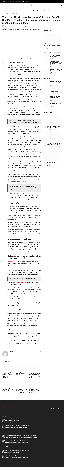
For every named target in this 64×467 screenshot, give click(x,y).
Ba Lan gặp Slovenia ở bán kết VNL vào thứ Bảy (18, 1)
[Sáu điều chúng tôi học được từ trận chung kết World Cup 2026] (8, 383)
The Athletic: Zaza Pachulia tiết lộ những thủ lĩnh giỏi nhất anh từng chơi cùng (53, 45)
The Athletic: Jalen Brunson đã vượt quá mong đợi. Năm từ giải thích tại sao (56, 71)
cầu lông (43, 10)
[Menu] (61, 5)
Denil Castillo (20, 282)
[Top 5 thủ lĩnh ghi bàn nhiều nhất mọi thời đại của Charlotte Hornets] (46, 98)
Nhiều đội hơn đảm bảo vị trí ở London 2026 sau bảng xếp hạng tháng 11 (13, 440)
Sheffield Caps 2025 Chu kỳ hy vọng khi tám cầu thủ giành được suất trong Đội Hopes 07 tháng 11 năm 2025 (19, 435)
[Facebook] (3, 60)
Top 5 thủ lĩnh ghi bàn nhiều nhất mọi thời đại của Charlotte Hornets (55, 97)
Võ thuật (47, 10)
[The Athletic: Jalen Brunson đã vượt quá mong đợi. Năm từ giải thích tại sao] (46, 71)
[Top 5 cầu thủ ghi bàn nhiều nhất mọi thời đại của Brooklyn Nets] (46, 105)
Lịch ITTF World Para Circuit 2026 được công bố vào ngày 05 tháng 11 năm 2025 (15, 442)
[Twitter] (3, 63)
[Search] (59, 5)
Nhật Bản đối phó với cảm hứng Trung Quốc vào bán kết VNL (53, 164)
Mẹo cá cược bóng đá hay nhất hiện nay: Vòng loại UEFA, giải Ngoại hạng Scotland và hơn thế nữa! (8, 374)
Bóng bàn (22, 10)
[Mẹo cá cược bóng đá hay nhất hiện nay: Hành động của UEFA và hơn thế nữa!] (35, 383)
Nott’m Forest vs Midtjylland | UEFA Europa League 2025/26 (25, 345)
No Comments (29, 26)
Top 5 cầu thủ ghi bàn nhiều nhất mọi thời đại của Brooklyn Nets (55, 105)
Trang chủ (17, 10)
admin (7, 26)
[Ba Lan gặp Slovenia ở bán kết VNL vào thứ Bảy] (46, 57)
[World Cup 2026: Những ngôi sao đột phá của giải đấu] (22, 367)
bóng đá (37, 10)
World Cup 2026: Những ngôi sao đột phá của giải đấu (22, 373)
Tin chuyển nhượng (20, 26)
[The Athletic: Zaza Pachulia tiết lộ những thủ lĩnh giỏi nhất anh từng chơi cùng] (53, 37)
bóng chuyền (27, 10)
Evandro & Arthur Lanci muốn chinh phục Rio (9, 455)
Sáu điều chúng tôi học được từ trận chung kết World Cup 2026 (7, 389)
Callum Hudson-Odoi (13, 261)
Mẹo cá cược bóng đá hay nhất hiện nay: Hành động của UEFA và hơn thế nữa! (35, 390)
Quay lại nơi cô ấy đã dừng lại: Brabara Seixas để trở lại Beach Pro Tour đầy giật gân (15, 457)
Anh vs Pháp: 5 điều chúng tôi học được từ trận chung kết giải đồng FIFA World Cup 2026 (34, 374)
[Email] (3, 72)
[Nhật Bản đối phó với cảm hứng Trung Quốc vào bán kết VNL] (53, 156)
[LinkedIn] (3, 66)
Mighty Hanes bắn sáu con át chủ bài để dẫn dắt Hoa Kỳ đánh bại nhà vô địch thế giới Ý (56, 63)
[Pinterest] (3, 69)
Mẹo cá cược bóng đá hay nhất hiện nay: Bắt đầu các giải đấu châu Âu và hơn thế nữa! (21, 390)
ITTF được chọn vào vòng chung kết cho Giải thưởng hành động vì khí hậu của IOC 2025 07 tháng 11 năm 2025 (19, 437)
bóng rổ (33, 10)
